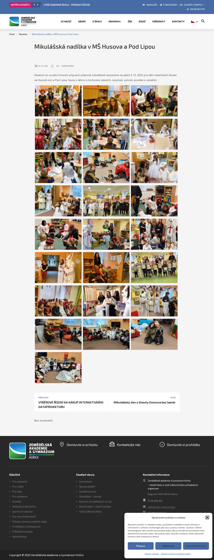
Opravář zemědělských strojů (95, 501)
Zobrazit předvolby (196, 545)
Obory (82, 21)
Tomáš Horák (67, 66)
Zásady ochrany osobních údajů (175, 553)
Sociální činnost (87, 491)
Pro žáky (17, 491)
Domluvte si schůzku (82, 445)
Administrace (19, 536)
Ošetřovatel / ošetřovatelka (95, 506)
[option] (81, 5)
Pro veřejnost (20, 496)
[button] (207, 517)
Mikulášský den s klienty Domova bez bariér (145, 402)
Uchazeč (66, 21)
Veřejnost (158, 21)
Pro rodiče (18, 486)
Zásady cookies (152, 553)
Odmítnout (168, 545)
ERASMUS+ (115, 21)
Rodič (142, 21)
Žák (130, 21)
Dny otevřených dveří (24, 516)
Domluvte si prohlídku (183, 445)
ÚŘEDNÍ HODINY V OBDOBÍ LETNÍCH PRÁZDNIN (68, 4)
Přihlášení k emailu (22, 531)
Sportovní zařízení (22, 511)
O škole (97, 21)
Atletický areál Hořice (24, 506)
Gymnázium (85, 481)
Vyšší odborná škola (90, 511)
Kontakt (16, 501)
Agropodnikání (87, 486)
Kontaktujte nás (128, 445)
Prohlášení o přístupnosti (26, 526)
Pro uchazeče (19, 481)
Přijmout (140, 545)
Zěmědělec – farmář (90, 496)
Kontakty (178, 21)
